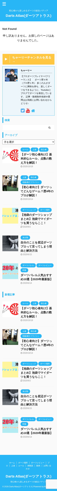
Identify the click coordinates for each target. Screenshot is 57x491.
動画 (38, 466)
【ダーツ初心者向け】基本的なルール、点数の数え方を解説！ (36, 158)
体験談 (30, 466)
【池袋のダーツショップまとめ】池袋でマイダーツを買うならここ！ (36, 219)
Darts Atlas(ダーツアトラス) (28, 16)
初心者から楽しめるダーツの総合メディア (28, 482)
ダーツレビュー (37, 463)
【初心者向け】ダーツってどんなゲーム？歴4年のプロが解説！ (37, 191)
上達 (13, 466)
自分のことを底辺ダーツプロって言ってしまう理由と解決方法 (36, 246)
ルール (21, 466)
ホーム (12, 463)
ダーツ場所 (23, 463)
